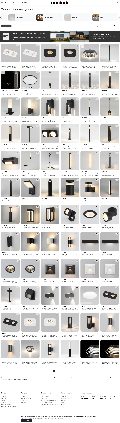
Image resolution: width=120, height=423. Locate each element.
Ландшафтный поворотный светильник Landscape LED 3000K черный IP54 (68, 228)
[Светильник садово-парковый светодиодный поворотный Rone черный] (109, 53)
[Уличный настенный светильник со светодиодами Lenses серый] (70, 295)
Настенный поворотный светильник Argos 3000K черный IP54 (70, 174)
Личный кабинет (25, 396)
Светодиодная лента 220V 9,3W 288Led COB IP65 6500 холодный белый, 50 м (90, 363)
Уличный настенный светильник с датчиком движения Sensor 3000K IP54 (30, 201)
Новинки (11, 17)
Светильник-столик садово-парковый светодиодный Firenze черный (90, 67)
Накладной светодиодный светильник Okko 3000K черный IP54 (110, 228)
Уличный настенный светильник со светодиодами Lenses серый (70, 309)
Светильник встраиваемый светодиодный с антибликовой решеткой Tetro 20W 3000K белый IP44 (9, 67)
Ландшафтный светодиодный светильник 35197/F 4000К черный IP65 (89, 94)
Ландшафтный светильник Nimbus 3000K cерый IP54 (108, 174)
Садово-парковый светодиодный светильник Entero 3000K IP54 (8, 147)
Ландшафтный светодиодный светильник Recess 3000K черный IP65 (69, 147)
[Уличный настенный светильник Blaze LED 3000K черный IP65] (10, 241)
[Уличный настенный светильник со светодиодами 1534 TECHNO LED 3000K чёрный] (30, 106)
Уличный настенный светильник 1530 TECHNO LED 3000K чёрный (89, 201)
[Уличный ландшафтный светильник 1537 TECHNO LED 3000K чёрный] (109, 80)
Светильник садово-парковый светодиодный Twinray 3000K (9, 363)
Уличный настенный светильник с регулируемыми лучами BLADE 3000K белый (50, 255)
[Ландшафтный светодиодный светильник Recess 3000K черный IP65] (70, 133)
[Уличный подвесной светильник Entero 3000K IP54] (109, 106)
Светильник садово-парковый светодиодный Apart (69, 336)
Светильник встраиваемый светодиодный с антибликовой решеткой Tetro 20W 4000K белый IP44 (29, 67)
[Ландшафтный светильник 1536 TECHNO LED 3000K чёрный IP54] (10, 106)
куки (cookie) (68, 416)
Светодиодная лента (70, 17)
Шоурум (3, 400)
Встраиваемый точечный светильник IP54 (88, 228)
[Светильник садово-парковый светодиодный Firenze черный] (30, 349)
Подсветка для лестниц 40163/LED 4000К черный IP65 (109, 255)
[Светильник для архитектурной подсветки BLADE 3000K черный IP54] (30, 241)
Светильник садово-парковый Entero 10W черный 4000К (69, 363)
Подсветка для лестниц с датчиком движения (48, 282)
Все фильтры (5, 26)
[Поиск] (108, 2)
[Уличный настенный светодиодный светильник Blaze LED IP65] (10, 80)
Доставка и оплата (26, 398)
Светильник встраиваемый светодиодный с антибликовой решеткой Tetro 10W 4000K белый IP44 (49, 336)
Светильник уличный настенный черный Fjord (30, 309)
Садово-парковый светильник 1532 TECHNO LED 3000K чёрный (49, 201)
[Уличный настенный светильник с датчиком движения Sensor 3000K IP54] (30, 187)
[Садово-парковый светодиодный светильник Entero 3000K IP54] (10, 133)
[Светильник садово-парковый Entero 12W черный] (50, 349)
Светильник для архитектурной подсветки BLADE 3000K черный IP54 (30, 255)
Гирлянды (95, 17)
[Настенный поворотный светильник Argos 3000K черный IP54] (70, 160)
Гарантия (23, 402)
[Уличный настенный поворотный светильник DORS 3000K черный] (10, 160)
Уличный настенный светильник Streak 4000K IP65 (69, 121)
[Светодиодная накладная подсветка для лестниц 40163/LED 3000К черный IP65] (89, 241)
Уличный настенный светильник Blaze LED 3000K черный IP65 (10, 255)
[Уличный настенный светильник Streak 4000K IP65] (70, 106)
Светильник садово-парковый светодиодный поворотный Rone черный (109, 67)
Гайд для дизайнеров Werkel (48, 400)
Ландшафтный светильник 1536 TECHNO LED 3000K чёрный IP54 (10, 121)
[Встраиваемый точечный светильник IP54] (89, 214)
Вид (108, 26)
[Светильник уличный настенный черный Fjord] (30, 295)
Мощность (34, 26)
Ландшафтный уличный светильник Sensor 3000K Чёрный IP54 (8, 201)
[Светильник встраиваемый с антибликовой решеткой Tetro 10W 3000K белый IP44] (30, 322)
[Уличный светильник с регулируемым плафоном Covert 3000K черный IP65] (50, 160)
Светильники (40, 17)
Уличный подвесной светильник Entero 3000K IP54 (109, 121)
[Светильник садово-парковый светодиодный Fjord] (10, 295)
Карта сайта (4, 402)
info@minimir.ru (65, 398)
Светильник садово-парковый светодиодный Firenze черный (29, 363)
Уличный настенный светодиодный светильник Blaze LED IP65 (10, 94)
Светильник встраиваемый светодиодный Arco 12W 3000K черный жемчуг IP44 (10, 282)
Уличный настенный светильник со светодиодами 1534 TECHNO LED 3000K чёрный (30, 121)
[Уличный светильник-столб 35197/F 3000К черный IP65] (70, 80)
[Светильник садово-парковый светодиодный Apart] (70, 322)
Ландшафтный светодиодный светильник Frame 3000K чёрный (9, 228)
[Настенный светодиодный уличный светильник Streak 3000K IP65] (50, 106)
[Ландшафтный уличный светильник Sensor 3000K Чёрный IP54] (10, 187)
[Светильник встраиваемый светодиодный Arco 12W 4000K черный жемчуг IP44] (30, 268)
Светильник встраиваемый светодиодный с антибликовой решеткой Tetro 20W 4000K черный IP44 (9, 336)
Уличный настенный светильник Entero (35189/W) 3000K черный (70, 255)
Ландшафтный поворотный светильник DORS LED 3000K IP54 (109, 147)
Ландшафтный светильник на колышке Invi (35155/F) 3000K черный (29, 174)
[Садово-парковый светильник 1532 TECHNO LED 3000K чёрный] (50, 187)
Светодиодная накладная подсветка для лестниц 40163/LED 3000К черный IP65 (89, 255)
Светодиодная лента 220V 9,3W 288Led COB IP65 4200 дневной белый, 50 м (110, 363)
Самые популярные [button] (98, 26)
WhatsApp (65, 404)
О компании (4, 396)
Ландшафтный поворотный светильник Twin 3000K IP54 (29, 147)
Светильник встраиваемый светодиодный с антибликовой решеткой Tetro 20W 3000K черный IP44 (109, 309)
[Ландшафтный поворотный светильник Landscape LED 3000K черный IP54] (70, 214)
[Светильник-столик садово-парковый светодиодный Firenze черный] (89, 53)
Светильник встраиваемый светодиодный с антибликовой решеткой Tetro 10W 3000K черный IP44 (49, 67)
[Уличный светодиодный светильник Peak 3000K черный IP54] (89, 106)
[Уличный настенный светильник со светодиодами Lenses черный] (50, 295)
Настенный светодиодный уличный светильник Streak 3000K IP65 (48, 121)
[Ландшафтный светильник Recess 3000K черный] (89, 133)
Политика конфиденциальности (9, 406)
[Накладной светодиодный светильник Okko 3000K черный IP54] (109, 214)
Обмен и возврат (25, 400)
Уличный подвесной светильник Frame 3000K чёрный (30, 228)
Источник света (23, 26)
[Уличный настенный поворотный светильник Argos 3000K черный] (89, 160)
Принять (26, 420)
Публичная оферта (6, 404)
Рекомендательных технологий (82, 416)
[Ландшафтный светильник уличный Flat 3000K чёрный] (109, 187)
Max (63, 402)
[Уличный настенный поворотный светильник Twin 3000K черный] (50, 133)
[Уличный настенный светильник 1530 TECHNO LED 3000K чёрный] (89, 187)
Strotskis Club (44, 398)
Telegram (64, 400)
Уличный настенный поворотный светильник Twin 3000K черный (50, 147)
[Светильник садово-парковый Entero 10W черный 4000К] (70, 349)
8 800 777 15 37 (65, 396)
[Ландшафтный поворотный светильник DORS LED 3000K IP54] (109, 133)
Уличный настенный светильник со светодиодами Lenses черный (49, 309)
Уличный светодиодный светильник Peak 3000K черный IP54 (90, 121)
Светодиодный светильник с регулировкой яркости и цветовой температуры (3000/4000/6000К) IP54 (29, 94)
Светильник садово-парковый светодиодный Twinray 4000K (109, 336)
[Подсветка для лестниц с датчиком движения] (50, 268)
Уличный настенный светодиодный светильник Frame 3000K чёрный (48, 228)
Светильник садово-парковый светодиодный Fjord (9, 309)
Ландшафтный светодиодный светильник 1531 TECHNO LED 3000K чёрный (69, 201)
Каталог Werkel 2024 (46, 402)
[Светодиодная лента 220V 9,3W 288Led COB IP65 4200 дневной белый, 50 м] (109, 349)
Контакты (3, 398)
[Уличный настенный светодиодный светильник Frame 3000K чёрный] (50, 214)
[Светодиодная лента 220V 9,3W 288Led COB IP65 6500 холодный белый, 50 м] (89, 349)
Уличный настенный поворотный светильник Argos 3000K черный (90, 174)
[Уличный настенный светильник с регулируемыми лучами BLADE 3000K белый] (50, 241)
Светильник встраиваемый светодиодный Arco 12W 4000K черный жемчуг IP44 (30, 282)
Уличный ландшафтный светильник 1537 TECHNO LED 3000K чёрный (109, 94)
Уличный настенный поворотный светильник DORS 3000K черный (10, 174)
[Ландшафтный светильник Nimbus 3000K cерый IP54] (109, 160)
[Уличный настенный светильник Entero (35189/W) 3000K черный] (70, 241)
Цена (14, 26)
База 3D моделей (45, 396)
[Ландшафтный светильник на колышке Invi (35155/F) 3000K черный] (30, 160)
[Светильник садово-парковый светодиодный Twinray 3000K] (10, 349)
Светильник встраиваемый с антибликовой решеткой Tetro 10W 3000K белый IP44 (29, 336)
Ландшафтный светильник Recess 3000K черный (88, 147)
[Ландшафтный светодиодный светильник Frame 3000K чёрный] (10, 214)
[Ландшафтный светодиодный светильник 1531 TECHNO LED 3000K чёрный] (70, 187)
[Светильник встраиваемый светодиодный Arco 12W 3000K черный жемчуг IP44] (10, 268)
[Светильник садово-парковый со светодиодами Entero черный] (50, 80)
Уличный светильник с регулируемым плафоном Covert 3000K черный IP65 (48, 174)
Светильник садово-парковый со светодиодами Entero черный (50, 94)
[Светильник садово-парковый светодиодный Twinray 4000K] (109, 322)
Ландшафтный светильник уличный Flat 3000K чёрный (108, 201)
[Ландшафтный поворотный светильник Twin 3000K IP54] (30, 133)
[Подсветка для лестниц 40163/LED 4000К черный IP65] (109, 241)
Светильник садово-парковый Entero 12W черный (49, 363)
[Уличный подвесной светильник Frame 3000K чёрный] (30, 214)
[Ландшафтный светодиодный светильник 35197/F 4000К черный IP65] (89, 80)
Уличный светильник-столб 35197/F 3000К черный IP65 (69, 94)
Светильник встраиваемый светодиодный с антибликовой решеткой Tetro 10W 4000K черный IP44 (69, 67)
